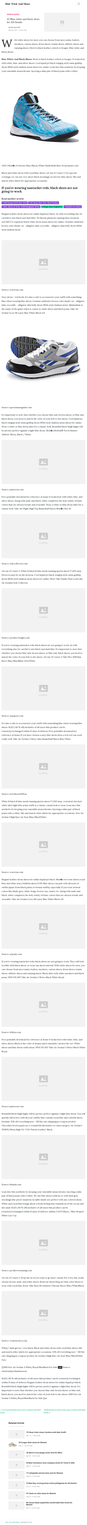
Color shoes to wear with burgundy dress (21, 207)
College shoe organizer (52, 207)
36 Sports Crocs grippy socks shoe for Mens (44, 1452)
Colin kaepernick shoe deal (14, 203)
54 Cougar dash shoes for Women (33, 1442)
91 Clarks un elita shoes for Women (41, 1493)
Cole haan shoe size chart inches (43, 203)
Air (60, 1367)
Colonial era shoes (72, 207)
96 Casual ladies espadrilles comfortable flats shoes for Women (49, 1503)
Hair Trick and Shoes (12, 1522)
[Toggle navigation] (79, 4)
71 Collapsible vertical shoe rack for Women (44, 1473)
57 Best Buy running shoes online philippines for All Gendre (51, 1483)
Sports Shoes (13, 14)
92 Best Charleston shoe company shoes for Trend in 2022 (50, 1463)
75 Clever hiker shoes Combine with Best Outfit (46, 1432)
